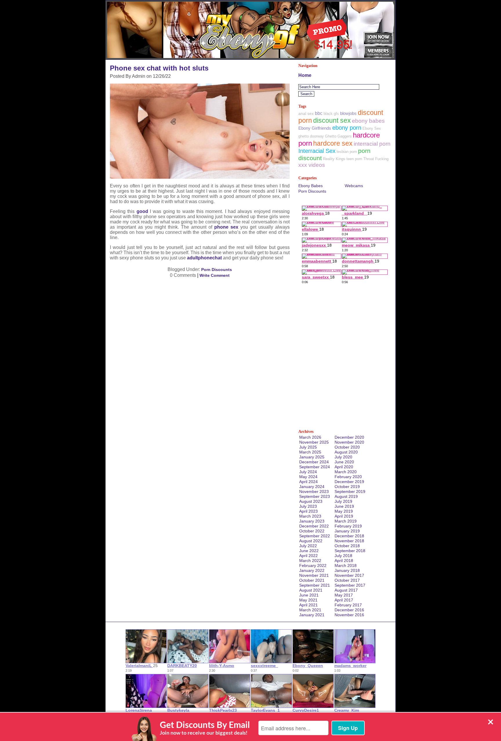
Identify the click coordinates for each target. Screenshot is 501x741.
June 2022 (309, 550)
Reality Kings (334, 159)
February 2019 (348, 526)
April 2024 (308, 481)
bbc (318, 113)
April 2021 (308, 605)
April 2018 (344, 560)
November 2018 (349, 540)
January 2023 (311, 521)
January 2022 (311, 570)
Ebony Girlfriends (314, 128)
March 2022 (310, 560)
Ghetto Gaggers (338, 136)
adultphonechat (204, 257)
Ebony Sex (371, 128)
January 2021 (311, 614)
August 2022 (310, 540)
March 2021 (310, 610)
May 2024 (308, 476)
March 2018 (346, 565)
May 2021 (308, 600)
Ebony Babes (310, 185)
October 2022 (311, 531)
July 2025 (308, 447)
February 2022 (312, 565)
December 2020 (349, 437)
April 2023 (308, 511)
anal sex (306, 113)
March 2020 (346, 471)
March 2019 (346, 521)
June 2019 (344, 506)
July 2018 (343, 555)
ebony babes (368, 121)
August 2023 (310, 501)
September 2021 (314, 585)
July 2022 (308, 545)
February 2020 (348, 476)
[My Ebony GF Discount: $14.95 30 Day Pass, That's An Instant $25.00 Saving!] (250, 57)
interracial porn (372, 144)
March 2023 (310, 516)
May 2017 (344, 595)
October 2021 (311, 580)
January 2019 (347, 531)
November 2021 (314, 575)
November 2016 (349, 614)
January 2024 (311, 486)
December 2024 (314, 462)
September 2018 (350, 550)
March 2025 (310, 452)
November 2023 (314, 491)
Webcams (354, 185)
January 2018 (347, 570)
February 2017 (348, 605)
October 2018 (347, 545)
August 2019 (346, 496)
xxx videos (311, 165)
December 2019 (349, 481)
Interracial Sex (316, 151)
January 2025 (311, 457)
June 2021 (309, 595)
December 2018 (349, 536)
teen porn (354, 159)
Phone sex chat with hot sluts (159, 68)
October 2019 (347, 486)
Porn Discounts (216, 269)
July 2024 (308, 471)
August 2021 (310, 590)
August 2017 (346, 590)
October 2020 (347, 447)
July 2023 (308, 506)
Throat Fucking (376, 159)
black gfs (331, 113)
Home (304, 75)
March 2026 (310, 437)
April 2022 (308, 555)
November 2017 (349, 575)
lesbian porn (347, 151)
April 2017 (344, 600)
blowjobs (348, 113)
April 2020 (344, 467)
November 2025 (314, 442)
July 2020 (343, 457)
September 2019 (350, 491)
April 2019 (344, 516)
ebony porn (346, 127)
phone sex (226, 227)
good (142, 211)
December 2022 (314, 526)
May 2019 (344, 511)
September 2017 (350, 585)
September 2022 (314, 536)
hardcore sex (333, 143)
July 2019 (343, 501)
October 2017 (347, 580)
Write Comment (214, 275)
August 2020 (346, 452)
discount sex (332, 120)
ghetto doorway (311, 136)
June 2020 (344, 462)
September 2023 (314, 496)
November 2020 (349, 442)
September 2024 (314, 467)
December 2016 (349, 610)
